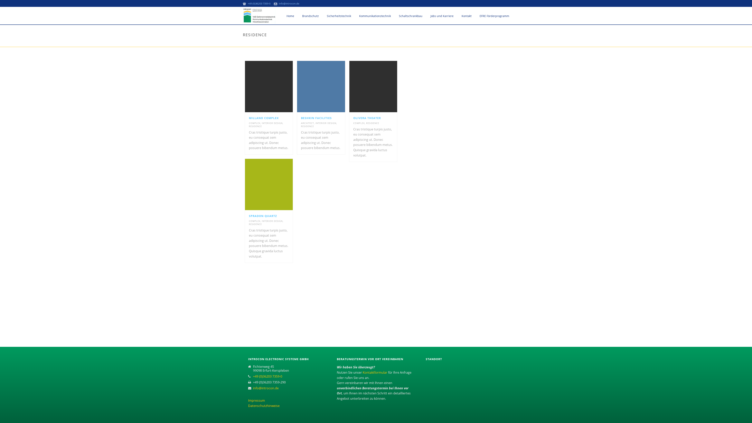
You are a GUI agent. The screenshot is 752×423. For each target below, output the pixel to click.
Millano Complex (264, 118)
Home (290, 16)
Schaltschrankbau (410, 16)
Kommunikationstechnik (375, 16)
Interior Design (272, 123)
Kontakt (467, 16)
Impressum (256, 400)
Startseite (484, 43)
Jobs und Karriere (442, 16)
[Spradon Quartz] (276, 184)
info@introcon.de (289, 3)
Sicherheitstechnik (339, 16)
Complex (254, 123)
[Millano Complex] (276, 86)
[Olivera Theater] (380, 86)
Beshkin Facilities (316, 118)
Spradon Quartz (263, 216)
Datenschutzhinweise (264, 406)
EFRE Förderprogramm (494, 16)
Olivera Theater (367, 118)
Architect (307, 123)
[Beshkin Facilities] (328, 86)
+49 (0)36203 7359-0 (259, 3)
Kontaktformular (375, 372)
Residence (255, 126)
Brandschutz (310, 16)
